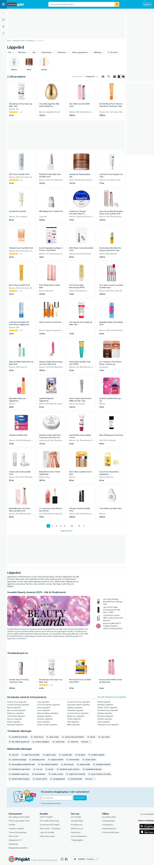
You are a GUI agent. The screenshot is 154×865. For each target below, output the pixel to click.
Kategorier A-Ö (15, 840)
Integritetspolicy (109, 828)
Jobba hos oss (77, 828)
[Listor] (3, 19)
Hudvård (31, 41)
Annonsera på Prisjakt (49, 824)
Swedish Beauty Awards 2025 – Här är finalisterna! (36, 592)
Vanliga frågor (77, 821)
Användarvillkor (109, 817)
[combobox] (81, 4)
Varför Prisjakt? (46, 817)
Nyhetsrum (76, 832)
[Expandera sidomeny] (3, 13)
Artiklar (12, 824)
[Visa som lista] (119, 76)
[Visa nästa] (83, 526)
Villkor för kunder (47, 836)
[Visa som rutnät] (114, 76)
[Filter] (3, 33)
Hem (9, 41)
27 (79, 526)
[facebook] (66, 859)
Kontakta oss (77, 824)
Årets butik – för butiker (50, 828)
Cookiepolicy (107, 824)
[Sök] (117, 4)
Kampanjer (13, 844)
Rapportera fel (66, 531)
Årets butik (13, 836)
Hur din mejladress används (51, 803)
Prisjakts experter (16, 828)
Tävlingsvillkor (108, 821)
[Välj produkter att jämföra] (103, 77)
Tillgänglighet (77, 840)
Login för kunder (47, 832)
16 (72, 526)
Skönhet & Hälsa (19, 41)
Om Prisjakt (76, 817)
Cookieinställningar (110, 832)
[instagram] (62, 859)
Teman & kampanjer (18, 832)
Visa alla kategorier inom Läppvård (111, 697)
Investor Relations (79, 836)
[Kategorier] (3, 4)
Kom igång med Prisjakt (19, 817)
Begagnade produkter (18, 848)
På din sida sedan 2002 (19, 821)
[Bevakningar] (3, 26)
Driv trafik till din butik (49, 821)
